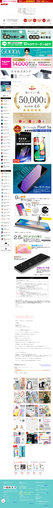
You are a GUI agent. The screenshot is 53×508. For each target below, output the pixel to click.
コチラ (47, 492)
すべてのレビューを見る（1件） (46, 364)
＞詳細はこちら (15, 502)
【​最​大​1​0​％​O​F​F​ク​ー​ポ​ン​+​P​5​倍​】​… (16, 471)
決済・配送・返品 (14, 23)
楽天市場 (33, 23)
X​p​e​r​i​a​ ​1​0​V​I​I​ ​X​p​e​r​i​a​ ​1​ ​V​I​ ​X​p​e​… (41, 471)
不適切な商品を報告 (30, 320)
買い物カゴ (24, 23)
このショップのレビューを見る (46, 365)
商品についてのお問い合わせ (20, 320)
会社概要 (4, 23)
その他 (20, 81)
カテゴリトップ (15, 81)
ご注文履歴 (46, 485)
